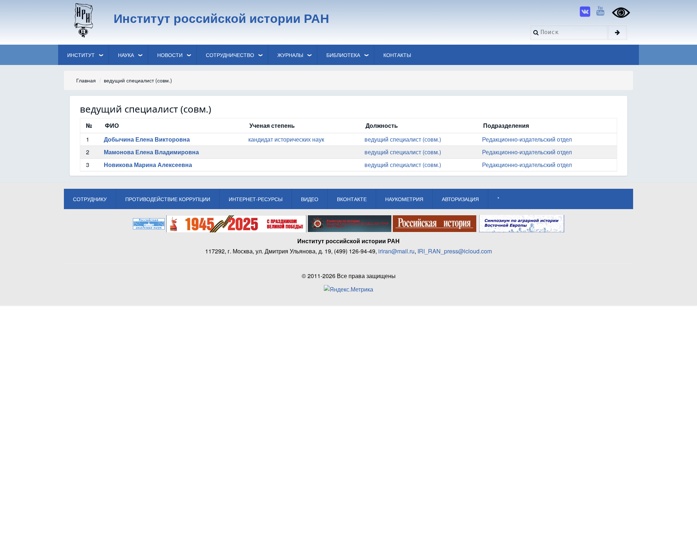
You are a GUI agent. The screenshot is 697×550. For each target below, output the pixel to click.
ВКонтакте (352, 199)
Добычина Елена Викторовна (147, 139)
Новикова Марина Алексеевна (148, 164)
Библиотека (343, 54)
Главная (86, 80)
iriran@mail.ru (396, 251)
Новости (170, 54)
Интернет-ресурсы (255, 199)
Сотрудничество (230, 54)
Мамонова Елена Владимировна (151, 152)
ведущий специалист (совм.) (402, 139)
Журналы (290, 54)
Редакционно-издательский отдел (527, 139)
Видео (309, 199)
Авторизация (460, 199)
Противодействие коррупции (167, 199)
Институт (81, 54)
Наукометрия (404, 199)
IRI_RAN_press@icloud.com (454, 251)
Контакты (397, 54)
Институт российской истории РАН (221, 18)
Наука (126, 54)
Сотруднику (90, 199)
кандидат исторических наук (286, 139)
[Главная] (83, 20)
